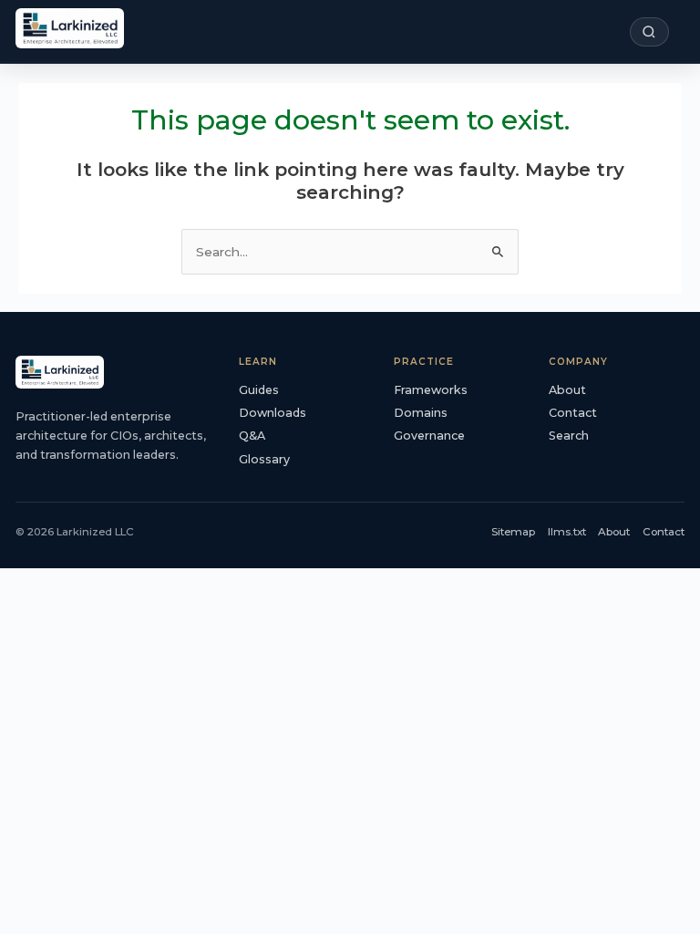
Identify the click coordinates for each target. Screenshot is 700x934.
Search (569, 435)
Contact (573, 413)
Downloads (272, 413)
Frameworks (431, 390)
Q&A (252, 435)
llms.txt (567, 531)
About (567, 390)
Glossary (264, 459)
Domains (421, 413)
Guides (259, 390)
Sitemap (513, 531)
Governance (429, 435)
